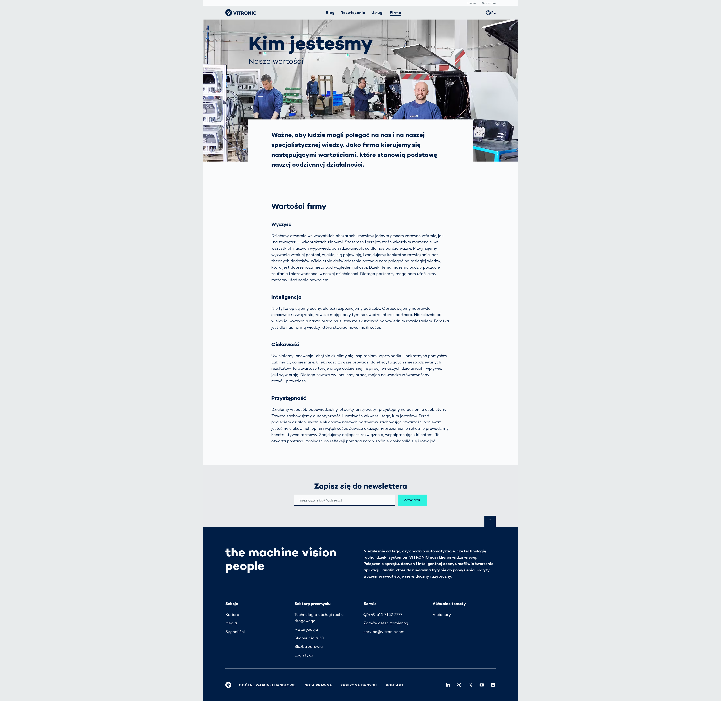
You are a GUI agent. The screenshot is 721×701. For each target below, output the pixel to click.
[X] (470, 684)
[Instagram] (493, 684)
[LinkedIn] (448, 684)
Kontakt (394, 685)
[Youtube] (481, 684)
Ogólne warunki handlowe (267, 685)
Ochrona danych (359, 685)
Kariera (471, 3)
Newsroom (489, 3)
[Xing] (459, 684)
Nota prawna (318, 685)
